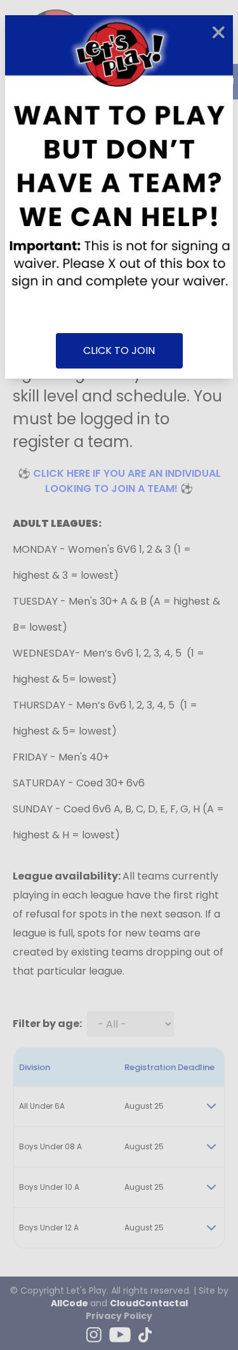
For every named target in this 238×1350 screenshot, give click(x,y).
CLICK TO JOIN (119, 350)
